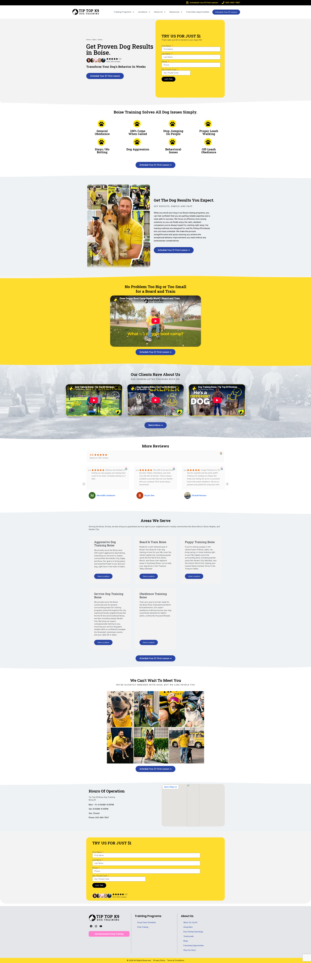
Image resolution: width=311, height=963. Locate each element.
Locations (142, 12)
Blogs (185, 941)
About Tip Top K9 (190, 922)
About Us (158, 12)
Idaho (94, 40)
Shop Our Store (189, 950)
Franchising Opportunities (193, 945)
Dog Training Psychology (193, 932)
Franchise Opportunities (197, 12)
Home (88, 40)
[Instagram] (96, 926)
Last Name (166, 54)
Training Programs (122, 12)
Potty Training (142, 927)
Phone (165, 62)
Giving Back (188, 927)
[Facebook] (91, 926)
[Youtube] (100, 926)
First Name (166, 46)
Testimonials (188, 936)
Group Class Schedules (146, 922)
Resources (174, 12)
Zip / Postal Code (169, 69)
